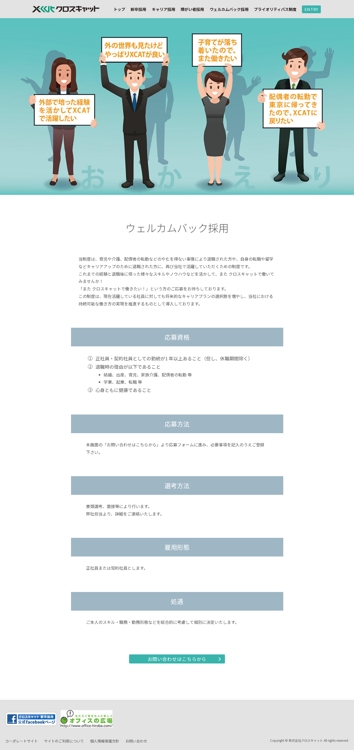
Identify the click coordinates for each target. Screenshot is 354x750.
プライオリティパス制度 (275, 9)
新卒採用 (138, 9)
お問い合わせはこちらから (177, 658)
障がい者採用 (192, 9)
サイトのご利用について (64, 741)
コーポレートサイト (21, 741)
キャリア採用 (163, 9)
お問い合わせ (136, 741)
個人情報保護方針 (104, 741)
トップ (119, 9)
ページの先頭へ (343, 714)
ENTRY (311, 9)
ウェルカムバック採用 (229, 9)
